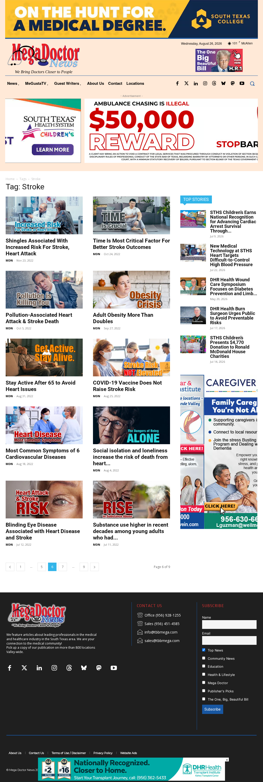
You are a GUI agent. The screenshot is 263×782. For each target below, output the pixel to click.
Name (206, 617)
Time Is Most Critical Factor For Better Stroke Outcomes (131, 244)
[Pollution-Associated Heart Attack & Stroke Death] (44, 290)
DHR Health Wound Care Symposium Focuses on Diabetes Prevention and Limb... (233, 286)
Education (215, 666)
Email (206, 633)
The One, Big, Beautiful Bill (227, 699)
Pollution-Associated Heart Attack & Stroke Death (39, 318)
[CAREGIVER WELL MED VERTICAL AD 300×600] (218, 452)
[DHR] (131, 779)
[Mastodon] (232, 83)
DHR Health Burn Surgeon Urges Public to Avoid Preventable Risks (232, 315)
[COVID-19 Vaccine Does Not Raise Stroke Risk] (131, 357)
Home (10, 179)
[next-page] (94, 567)
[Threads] (214, 83)
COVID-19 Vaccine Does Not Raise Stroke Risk (127, 386)
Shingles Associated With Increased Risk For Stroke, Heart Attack (37, 247)
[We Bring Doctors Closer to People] (44, 615)
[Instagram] (205, 83)
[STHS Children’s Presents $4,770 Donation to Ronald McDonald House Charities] (193, 344)
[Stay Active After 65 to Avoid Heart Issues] (44, 357)
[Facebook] (177, 83)
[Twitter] (186, 83)
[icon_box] (159, 615)
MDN (9, 260)
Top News (215, 650)
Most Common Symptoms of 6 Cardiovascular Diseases (43, 454)
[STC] (131, 19)
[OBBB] (219, 60)
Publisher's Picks (220, 691)
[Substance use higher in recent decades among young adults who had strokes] (131, 499)
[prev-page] (10, 567)
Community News (221, 658)
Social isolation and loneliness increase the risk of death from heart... (130, 457)
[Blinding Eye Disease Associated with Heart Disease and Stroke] (44, 499)
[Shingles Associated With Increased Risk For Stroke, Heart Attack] (44, 215)
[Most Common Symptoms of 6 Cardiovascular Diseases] (44, 425)
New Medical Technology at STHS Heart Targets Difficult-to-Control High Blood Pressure (231, 255)
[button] (252, 83)
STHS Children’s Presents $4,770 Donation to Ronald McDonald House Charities (229, 347)
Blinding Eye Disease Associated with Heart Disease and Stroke (43, 531)
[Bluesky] (223, 83)
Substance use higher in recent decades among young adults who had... (130, 531)
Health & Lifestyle (221, 675)
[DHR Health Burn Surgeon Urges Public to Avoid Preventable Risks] (193, 315)
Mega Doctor (217, 683)
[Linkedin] (195, 83)
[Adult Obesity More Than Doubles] (131, 290)
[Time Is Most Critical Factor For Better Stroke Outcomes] (131, 215)
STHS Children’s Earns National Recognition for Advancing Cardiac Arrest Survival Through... (233, 222)
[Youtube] (242, 83)
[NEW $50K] (131, 131)
